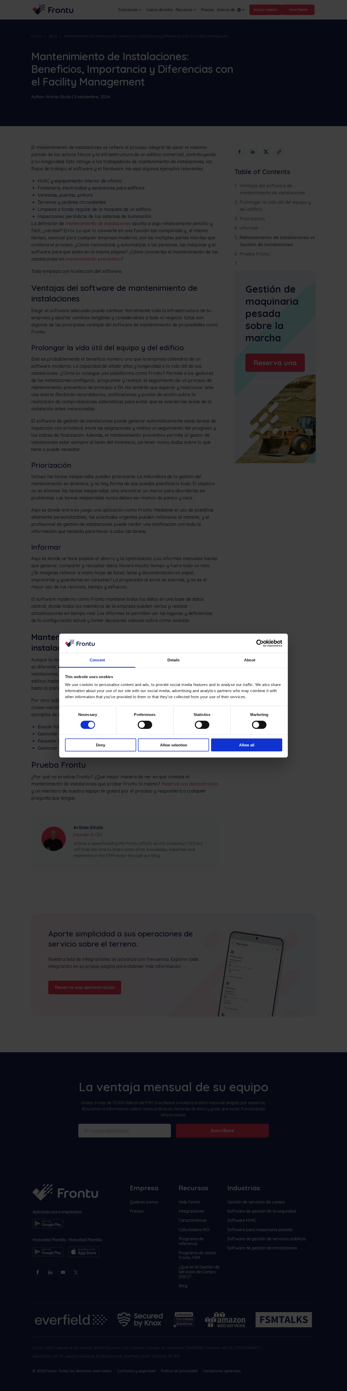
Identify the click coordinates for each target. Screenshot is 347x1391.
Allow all (246, 745)
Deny (100, 745)
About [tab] (249, 660)
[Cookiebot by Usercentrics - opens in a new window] (260, 643)
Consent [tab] (97, 660)
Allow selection (173, 745)
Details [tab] (173, 660)
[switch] (145, 724)
